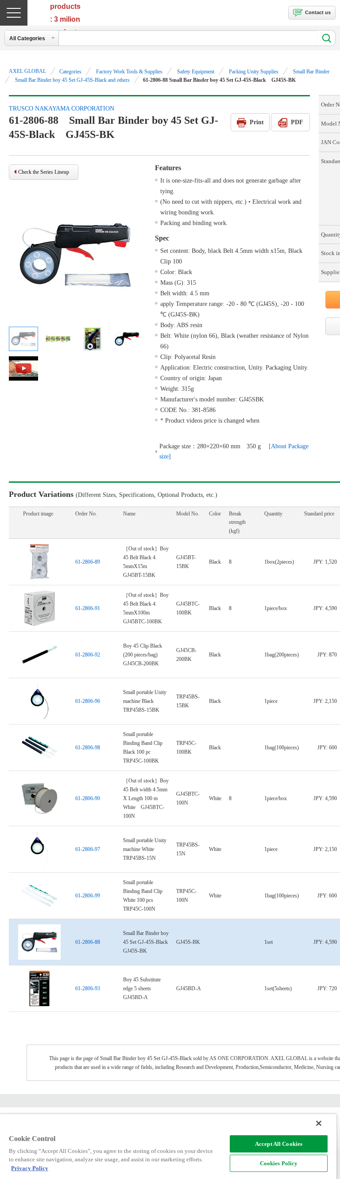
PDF (297, 122)
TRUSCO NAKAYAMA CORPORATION (61, 108)
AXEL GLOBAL (27, 71)
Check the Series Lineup (43, 172)
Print (257, 122)
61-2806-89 (87, 562)
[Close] (318, 1123)
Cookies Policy (279, 1163)
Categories (70, 72)
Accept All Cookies (278, 1144)
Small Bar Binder (311, 72)
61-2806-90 (87, 798)
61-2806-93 (87, 988)
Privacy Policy (29, 1168)
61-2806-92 (87, 655)
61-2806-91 (87, 608)
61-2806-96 (87, 701)
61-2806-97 (87, 849)
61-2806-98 (87, 747)
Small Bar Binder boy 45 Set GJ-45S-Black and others (72, 80)
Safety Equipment (195, 72)
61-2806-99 (87, 896)
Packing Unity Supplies (253, 72)
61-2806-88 (87, 942)
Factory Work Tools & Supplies (129, 72)
